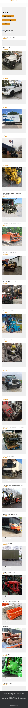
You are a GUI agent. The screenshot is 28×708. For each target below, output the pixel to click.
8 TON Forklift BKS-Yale (8, 340)
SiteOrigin (16, 705)
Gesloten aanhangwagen (9, 572)
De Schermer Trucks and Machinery (9, 693)
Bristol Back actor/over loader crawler (11, 223)
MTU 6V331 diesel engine (9, 456)
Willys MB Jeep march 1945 (9, 77)
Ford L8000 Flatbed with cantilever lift (12, 398)
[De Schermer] (14, 0)
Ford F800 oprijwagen (8, 543)
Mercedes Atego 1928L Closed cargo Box (13, 485)
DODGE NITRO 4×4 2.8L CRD (10, 106)
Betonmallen (6, 626)
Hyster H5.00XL (7, 164)
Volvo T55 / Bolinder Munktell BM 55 (11, 601)
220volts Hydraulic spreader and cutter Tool (13, 369)
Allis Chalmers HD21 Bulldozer (10, 253)
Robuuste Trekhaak (7, 683)
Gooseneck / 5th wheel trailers (10, 514)
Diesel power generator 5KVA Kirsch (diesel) (13, 427)
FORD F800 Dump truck (8, 48)
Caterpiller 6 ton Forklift (8, 311)
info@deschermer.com (9, 698)
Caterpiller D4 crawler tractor (9, 282)
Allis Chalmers (6, 654)
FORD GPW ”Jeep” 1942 (9, 37)
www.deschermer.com (22, 698)
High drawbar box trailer (8, 135)
